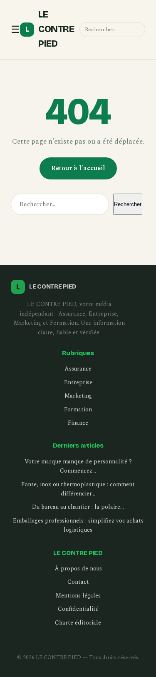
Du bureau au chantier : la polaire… (78, 507)
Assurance (78, 368)
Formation (78, 409)
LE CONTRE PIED (49, 29)
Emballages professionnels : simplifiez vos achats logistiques (78, 525)
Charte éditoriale (78, 622)
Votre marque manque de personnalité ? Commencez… (78, 466)
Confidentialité (78, 609)
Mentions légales (78, 595)
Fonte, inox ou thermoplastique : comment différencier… (78, 489)
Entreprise (78, 382)
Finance (78, 422)
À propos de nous (78, 568)
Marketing (78, 395)
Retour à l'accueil (78, 168)
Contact (78, 581)
